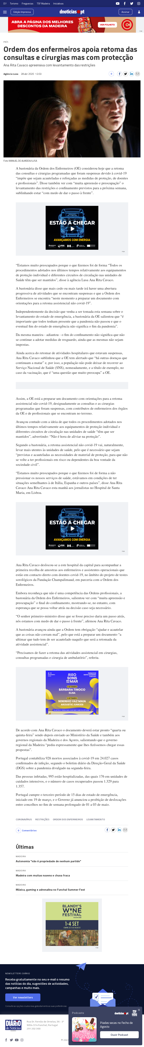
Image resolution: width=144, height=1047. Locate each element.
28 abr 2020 (31, 74)
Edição (22, 12)
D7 (5, 3)
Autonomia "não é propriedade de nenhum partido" (48, 861)
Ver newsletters (23, 997)
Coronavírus (24, 819)
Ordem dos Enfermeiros (68, 819)
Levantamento (95, 819)
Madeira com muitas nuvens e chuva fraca (43, 875)
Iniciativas (58, 3)
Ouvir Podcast (119, 1035)
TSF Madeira (43, 3)
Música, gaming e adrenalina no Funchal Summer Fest (50, 889)
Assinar (125, 12)
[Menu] (5, 12)
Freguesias (27, 3)
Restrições (42, 819)
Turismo (14, 3)
